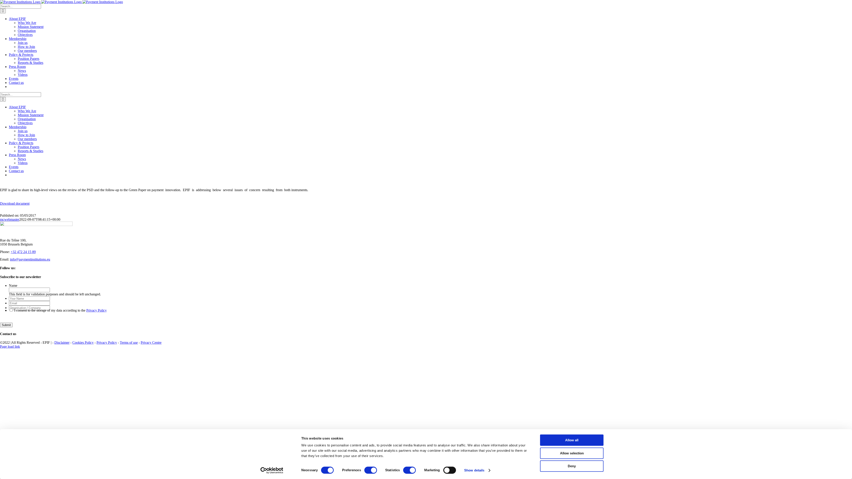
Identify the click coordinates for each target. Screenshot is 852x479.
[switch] (370, 470)
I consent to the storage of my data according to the (60, 310)
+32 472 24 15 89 (23, 252)
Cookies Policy (83, 342)
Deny (572, 466)
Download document (15, 203)
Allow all (571, 440)
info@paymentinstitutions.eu (30, 259)
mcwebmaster (9, 219)
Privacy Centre (151, 342)
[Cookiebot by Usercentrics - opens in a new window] (271, 470)
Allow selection (572, 453)
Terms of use (129, 342)
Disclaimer (61, 342)
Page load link (10, 346)
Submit (6, 325)
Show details (474, 470)
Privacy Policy (96, 310)
